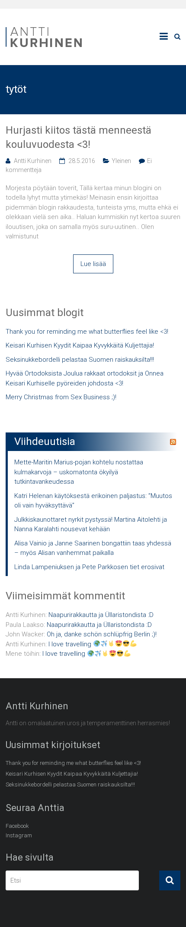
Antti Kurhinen (32, 160)
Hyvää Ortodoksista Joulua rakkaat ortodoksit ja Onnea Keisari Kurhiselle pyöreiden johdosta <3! (85, 378)
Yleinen (121, 160)
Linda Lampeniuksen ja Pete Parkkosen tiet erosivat (89, 567)
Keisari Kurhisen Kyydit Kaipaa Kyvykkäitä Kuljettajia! (80, 345)
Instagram (19, 835)
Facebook (17, 826)
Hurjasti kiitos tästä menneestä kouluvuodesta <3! (78, 137)
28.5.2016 (81, 160)
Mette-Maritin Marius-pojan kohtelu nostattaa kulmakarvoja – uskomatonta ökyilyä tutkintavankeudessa (78, 471)
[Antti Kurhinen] (44, 28)
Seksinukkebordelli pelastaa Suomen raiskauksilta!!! (80, 359)
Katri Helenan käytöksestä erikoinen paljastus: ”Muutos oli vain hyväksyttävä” (93, 501)
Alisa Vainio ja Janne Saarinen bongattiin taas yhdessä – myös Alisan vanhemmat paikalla (92, 548)
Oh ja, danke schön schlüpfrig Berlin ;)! (102, 634)
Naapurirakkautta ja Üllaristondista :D (101, 615)
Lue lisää (93, 264)
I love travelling (70, 644)
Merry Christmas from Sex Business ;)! (61, 397)
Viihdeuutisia (44, 441)
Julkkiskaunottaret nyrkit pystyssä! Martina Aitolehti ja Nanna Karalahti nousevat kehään (90, 524)
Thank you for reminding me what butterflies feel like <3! (87, 331)
